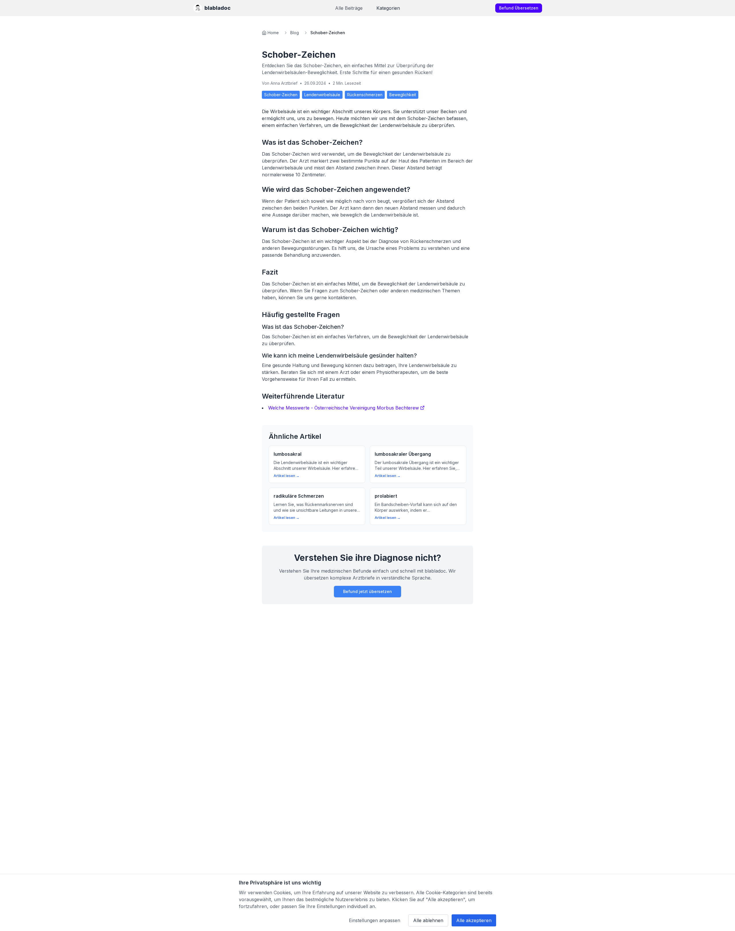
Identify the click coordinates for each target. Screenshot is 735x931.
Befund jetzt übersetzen (367, 591)
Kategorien (388, 8)
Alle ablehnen (428, 920)
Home (273, 32)
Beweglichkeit (402, 94)
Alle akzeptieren (474, 920)
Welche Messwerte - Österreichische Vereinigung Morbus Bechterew (343, 408)
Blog (294, 32)
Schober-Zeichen (280, 94)
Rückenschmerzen (364, 94)
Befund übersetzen (518, 7)
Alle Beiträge (349, 8)
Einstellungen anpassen (374, 920)
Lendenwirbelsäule (322, 94)
